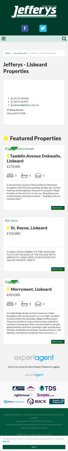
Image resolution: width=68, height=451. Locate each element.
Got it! (34, 447)
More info (6, 441)
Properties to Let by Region (42, 424)
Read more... (58, 208)
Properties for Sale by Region (17, 424)
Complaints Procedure (38, 428)
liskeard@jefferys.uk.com (26, 105)
